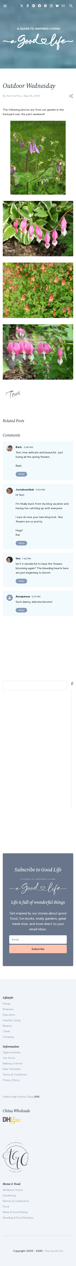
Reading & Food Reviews (18, 1217)
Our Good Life (54, 1251)
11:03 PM (40, 489)
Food (6, 1206)
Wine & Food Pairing (15, 1212)
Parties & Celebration (16, 1201)
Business (8, 1009)
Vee (18, 558)
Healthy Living (11, 1020)
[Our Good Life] (38, 38)
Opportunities (11, 1052)
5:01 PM (36, 596)
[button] (71, 96)
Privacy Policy (11, 1080)
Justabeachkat (25, 489)
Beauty (7, 1025)
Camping (8, 1037)
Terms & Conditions (15, 1074)
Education (9, 1014)
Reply (21, 474)
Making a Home (12, 1063)
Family (7, 1003)
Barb (19, 447)
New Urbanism (12, 1069)
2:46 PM (28, 447)
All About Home (13, 1190)
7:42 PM (26, 558)
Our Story (9, 1058)
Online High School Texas (18, 1096)
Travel (6, 1031)
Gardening (9, 1195)
